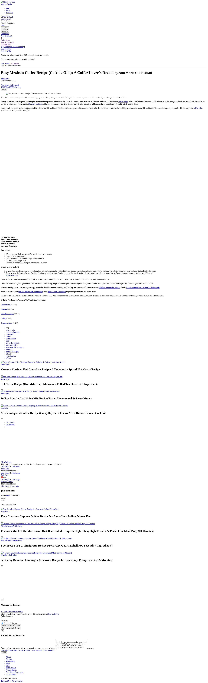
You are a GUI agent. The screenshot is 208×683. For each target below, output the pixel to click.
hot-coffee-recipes (12, 343)
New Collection (53, 614)
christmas (9, 334)
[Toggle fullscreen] (4, 498)
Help (8, 666)
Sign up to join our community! (13, 47)
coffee (8, 336)
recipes (8, 354)
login (10, 4)
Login (3, 17)
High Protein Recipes (9, 555)
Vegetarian (5, 511)
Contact (9, 659)
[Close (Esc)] (2, 498)
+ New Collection (8, 626)
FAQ (8, 663)
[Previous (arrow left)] (2, 500)
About (8, 657)
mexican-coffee (11, 345)
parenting (9, 13)
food (7, 8)
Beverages (5, 78)
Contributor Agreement (14, 672)
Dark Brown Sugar (7, 314)
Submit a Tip (6, 19)
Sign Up (10, 17)
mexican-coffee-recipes (14, 347)
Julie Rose (5, 475)
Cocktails (4, 408)
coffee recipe (123, 102)
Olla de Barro (5, 304)
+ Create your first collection (12, 612)
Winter (8, 358)
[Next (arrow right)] (4, 500)
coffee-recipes (11, 339)
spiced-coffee (11, 356)
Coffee (3, 318)
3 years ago (15, 466)
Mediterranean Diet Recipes (11, 526)
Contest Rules (11, 674)
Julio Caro (5, 468)
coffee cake (197, 108)
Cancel (17, 628)
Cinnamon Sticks (6, 323)
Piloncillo (4, 309)
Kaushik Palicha (7, 482)
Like (3, 466)
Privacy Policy (11, 670)
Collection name (7, 616)
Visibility (4, 621)
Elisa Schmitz (6, 462)
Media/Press (10, 661)
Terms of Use (11, 668)
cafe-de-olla (10, 330)
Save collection (7, 628)
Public (6, 623)
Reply (7, 466)
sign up (3, 4)
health (8, 10)
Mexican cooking (35, 104)
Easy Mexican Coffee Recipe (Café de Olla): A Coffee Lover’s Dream (27, 650)
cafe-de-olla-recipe (13, 332)
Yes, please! (5, 63)
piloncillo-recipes (12, 352)
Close (18, 626)
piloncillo (9, 349)
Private (15, 623)
